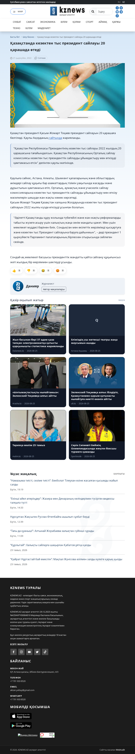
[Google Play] (67, 725)
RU (119, 2)
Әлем (64, 21)
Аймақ (103, 21)
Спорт (89, 21)
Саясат (30, 21)
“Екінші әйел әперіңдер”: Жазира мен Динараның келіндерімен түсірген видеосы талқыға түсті (62, 500)
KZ (123, 2)
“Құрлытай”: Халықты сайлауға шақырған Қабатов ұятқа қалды (50, 545)
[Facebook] (118, 7)
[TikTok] (117, 15)
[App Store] (67, 716)
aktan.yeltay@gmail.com (22, 690)
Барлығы (119, 473)
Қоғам (77, 21)
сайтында (55, 138)
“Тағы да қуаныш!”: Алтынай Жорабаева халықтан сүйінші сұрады (52, 531)
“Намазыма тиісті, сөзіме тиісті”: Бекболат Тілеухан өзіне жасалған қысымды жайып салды (64, 482)
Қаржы (116, 21)
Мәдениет (44, 28)
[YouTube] (118, 11)
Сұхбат (17, 21)
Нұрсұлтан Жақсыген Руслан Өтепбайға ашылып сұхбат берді (50, 517)
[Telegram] (121, 11)
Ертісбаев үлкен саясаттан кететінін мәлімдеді (33, 2)
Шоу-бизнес (29, 37)
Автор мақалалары (54, 289)
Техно (16, 28)
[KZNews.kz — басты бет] (67, 11)
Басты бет (15, 37)
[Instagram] (121, 7)
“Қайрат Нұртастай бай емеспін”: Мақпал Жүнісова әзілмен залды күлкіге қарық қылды (66, 559)
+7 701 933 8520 (18, 681)
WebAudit (120, 749)
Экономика (47, 21)
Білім (29, 28)
